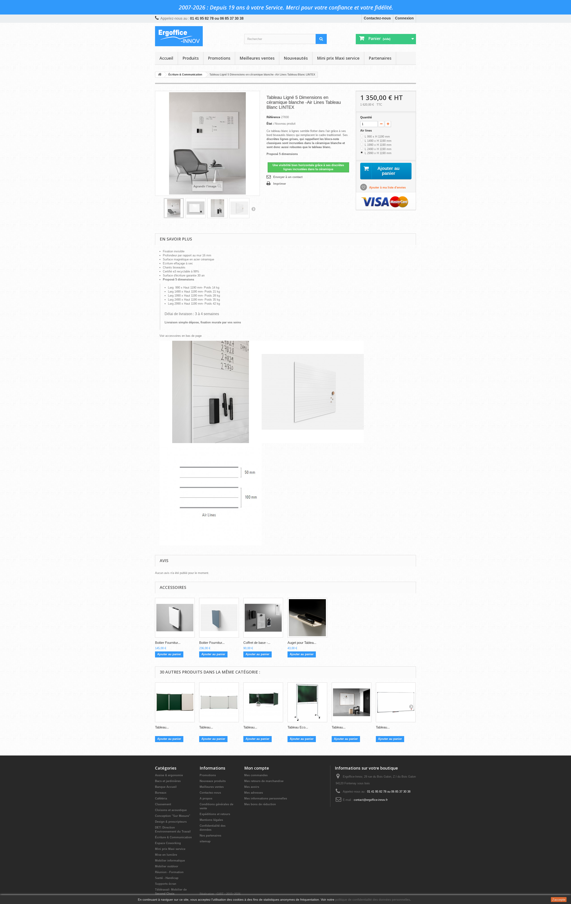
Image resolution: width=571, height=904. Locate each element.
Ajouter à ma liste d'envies (387, 187)
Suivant (253, 209)
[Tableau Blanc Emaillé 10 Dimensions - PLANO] (396, 702)
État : (270, 123)
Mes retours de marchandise (263, 781)
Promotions (219, 58)
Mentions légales (211, 820)
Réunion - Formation (169, 872)
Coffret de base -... (256, 643)
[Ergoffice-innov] (196, 36)
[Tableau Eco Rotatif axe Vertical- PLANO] (307, 702)
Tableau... (162, 727)
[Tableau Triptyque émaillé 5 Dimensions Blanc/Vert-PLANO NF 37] (175, 702)
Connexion (404, 18)
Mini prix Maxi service (338, 58)
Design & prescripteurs (171, 821)
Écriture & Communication (173, 837)
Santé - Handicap (166, 878)
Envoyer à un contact (287, 177)
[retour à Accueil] (159, 74)
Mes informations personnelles (265, 798)
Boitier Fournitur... (167, 643)
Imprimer (279, 183)
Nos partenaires (210, 835)
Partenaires (380, 58)
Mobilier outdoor (166, 866)
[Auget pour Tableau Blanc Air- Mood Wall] (307, 618)
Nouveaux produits (213, 781)
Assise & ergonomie (169, 775)
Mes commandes (256, 775)
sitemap (205, 841)
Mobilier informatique (170, 860)
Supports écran (165, 883)
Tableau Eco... (298, 727)
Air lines (366, 130)
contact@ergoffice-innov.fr (371, 799)
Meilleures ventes (257, 58)
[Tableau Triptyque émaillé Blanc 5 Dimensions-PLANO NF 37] (219, 702)
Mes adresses (253, 792)
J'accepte (558, 899)
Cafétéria (161, 798)
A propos (206, 798)
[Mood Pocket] (219, 618)
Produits (190, 58)
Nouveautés (296, 58)
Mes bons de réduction (260, 804)
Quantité (366, 117)
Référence (273, 117)
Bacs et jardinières (168, 781)
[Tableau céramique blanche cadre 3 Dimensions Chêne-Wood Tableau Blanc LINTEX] (351, 702)
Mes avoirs (251, 787)
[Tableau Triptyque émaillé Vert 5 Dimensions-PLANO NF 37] (263, 702)
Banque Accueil (166, 787)
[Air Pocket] (175, 618)
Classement (163, 804)
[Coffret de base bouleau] (263, 618)
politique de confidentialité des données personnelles (372, 899)
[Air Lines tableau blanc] (174, 208)
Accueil (166, 58)
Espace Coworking (168, 843)
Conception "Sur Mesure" (172, 816)
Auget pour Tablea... (302, 643)
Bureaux (160, 792)
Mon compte (256, 768)
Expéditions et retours (215, 814)
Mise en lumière (166, 854)
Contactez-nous (377, 18)
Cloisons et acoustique (171, 810)
